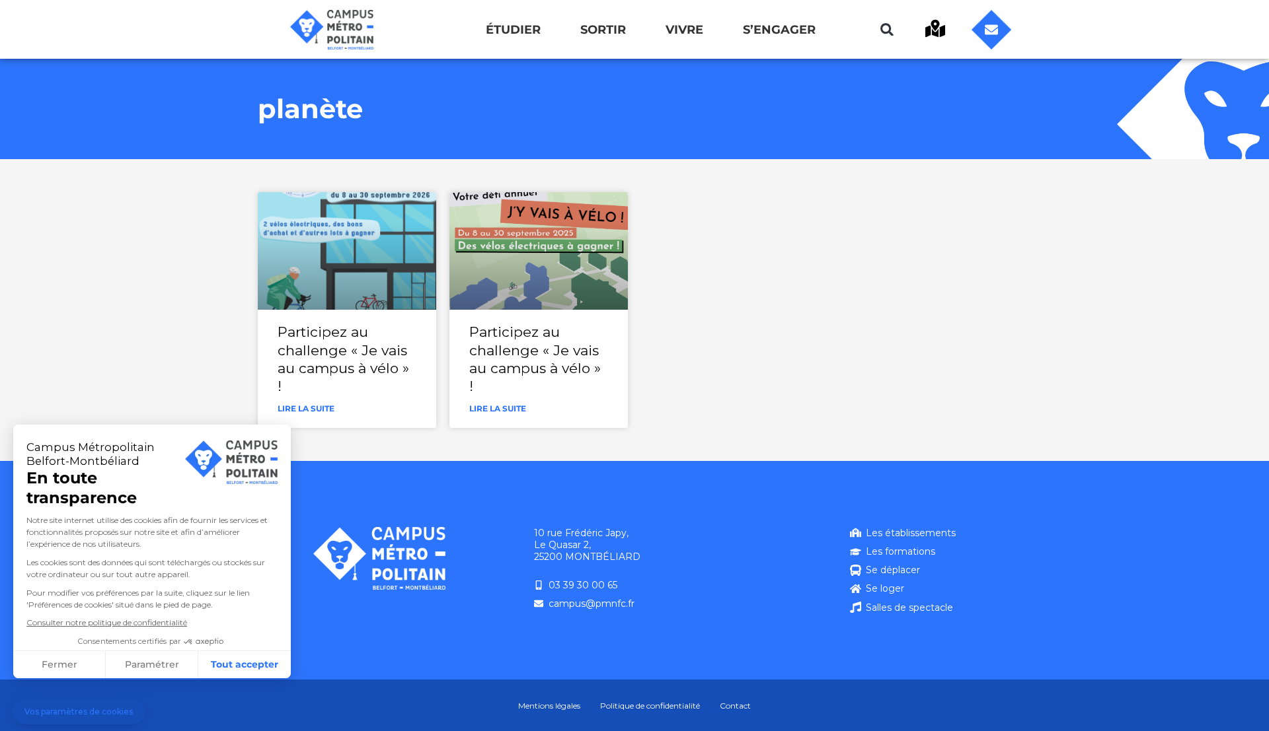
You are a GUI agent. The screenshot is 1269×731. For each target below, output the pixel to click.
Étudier (513, 29)
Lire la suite (306, 408)
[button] (887, 30)
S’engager (779, 29)
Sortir (603, 29)
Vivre (684, 29)
